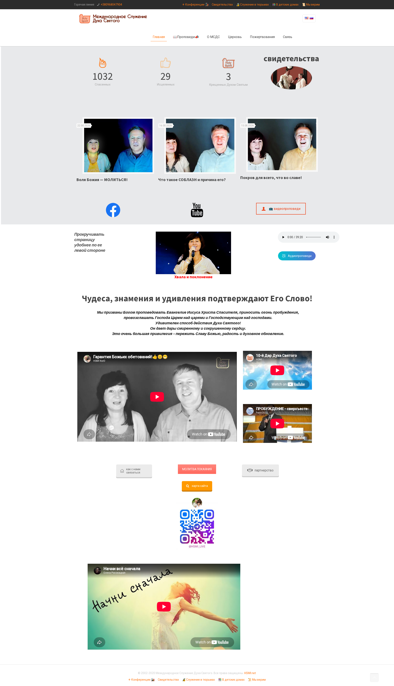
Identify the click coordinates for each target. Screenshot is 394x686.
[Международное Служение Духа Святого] (113, 18)
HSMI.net (250, 673)
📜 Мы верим (311, 4)
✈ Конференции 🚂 (195, 4)
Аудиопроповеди (300, 256)
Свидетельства (222, 4)
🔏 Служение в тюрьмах (252, 4)
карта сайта (200, 485)
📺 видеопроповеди (284, 209)
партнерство (264, 470)
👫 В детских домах (285, 4)
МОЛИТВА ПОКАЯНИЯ (197, 469)
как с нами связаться (133, 471)
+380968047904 (111, 4)
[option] (115, 151)
